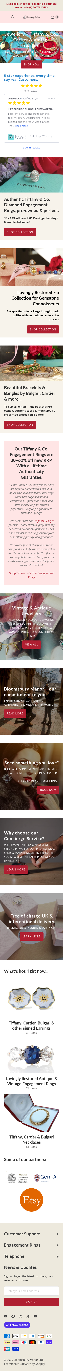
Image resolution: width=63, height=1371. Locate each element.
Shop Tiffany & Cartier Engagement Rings (31, 575)
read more (15, 713)
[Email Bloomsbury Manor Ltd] (7, 1316)
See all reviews (31, 147)
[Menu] (6, 17)
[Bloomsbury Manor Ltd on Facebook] (15, 1316)
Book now (48, 790)
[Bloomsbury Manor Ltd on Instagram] (22, 1316)
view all (31, 644)
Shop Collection (20, 232)
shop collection (20, 425)
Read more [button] (21, 125)
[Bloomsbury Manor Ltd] (31, 17)
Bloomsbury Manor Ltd (28, 1360)
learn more (16, 869)
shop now (31, 64)
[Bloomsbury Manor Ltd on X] (30, 1316)
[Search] (12, 17)
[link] (31, 137)
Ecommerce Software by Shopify (24, 1364)
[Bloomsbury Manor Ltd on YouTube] (37, 1316)
